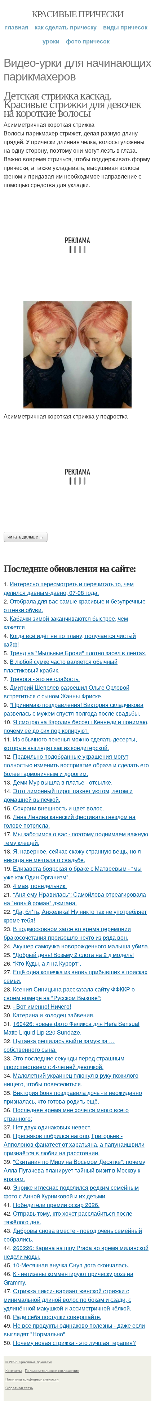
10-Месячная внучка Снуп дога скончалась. (71, 1265)
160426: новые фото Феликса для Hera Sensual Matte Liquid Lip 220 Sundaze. (72, 1027)
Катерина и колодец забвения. (53, 1015)
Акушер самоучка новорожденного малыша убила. (81, 946)
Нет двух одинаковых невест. (52, 1127)
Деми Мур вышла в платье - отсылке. (62, 782)
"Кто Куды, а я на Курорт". (47, 963)
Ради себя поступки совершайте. (57, 1317)
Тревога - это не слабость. (45, 679)
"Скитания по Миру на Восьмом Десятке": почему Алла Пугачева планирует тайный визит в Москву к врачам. (74, 1170)
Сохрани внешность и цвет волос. (58, 808)
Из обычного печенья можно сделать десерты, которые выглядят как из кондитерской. (70, 743)
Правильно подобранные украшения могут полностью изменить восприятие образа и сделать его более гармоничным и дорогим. (76, 765)
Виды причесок (125, 27)
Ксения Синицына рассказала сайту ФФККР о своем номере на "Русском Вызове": (69, 993)
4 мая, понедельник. (40, 886)
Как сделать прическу (66, 27)
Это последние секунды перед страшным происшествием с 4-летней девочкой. (64, 1062)
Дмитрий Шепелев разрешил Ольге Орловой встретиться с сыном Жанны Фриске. (66, 691)
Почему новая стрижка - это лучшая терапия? (74, 1342)
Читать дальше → (26, 537)
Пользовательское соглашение (52, 1370)
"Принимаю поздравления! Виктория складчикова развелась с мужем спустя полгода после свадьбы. (73, 708)
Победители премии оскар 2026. (56, 1205)
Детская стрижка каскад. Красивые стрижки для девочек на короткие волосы (72, 103)
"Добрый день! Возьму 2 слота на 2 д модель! (73, 955)
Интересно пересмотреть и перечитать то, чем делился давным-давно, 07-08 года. (69, 588)
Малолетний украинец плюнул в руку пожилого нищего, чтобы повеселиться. (71, 1079)
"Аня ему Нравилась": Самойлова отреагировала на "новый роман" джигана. (75, 898)
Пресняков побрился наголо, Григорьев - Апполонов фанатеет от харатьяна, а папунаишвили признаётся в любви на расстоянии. (74, 1144)
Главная (16, 27)
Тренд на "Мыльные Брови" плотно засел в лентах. (78, 653)
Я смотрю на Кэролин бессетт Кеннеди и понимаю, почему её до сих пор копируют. (76, 726)
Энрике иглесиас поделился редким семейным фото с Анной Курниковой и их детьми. (71, 1191)
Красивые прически (78, 14)
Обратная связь (19, 1387)
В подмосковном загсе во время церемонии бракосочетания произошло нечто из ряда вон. (67, 933)
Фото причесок (88, 41)
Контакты (13, 1370)
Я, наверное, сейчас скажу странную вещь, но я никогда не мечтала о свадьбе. (72, 855)
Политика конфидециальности (32, 1379)
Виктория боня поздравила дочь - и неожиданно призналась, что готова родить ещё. (73, 1096)
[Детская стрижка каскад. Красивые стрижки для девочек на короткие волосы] (77, 354)
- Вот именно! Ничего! (42, 1006)
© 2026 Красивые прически (28, 1361)
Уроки (51, 41)
